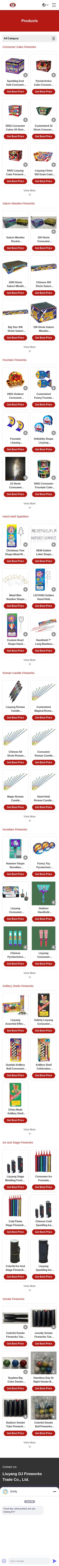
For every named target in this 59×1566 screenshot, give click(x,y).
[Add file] (4, 1560)
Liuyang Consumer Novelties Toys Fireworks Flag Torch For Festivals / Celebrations (43, 955)
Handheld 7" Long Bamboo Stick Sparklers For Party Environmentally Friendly (43, 642)
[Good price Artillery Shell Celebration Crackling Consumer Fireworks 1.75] (43, 1050)
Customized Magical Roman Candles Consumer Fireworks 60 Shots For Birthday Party (43, 709)
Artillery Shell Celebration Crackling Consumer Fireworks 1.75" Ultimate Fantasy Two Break (44, 1067)
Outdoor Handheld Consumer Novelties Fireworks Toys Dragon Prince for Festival (43, 910)
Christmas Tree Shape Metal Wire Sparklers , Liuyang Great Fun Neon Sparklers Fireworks (15, 552)
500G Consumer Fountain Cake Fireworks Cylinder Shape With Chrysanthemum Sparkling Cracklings (44, 485)
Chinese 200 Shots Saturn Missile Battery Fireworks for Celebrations (43, 284)
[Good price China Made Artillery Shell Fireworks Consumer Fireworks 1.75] (15, 1095)
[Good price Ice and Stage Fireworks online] (29, 1290)
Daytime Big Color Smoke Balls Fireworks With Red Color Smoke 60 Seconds (15, 1380)
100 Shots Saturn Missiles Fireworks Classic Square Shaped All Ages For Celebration (43, 329)
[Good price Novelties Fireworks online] (29, 977)
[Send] (54, 1560)
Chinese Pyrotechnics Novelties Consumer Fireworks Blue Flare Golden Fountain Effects (15, 955)
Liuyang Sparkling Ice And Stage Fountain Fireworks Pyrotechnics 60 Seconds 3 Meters (43, 1268)
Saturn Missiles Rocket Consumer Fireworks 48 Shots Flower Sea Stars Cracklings (15, 239)
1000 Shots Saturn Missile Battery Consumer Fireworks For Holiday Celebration (15, 284)
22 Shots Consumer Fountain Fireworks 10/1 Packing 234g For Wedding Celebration (15, 485)
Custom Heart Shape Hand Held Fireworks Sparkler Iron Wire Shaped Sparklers (15, 642)
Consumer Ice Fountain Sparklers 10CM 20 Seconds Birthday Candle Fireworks (43, 1178)
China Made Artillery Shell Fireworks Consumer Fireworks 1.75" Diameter (15, 1111)
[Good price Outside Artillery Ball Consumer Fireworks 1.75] (15, 1050)
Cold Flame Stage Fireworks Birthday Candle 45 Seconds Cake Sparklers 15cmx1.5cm (15, 1223)
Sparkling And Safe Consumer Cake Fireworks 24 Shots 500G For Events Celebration (15, 83)
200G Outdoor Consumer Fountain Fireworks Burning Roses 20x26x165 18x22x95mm (15, 396)
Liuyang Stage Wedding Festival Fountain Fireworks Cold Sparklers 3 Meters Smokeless (15, 1178)
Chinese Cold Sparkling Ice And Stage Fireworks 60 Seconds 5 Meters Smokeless (44, 1223)
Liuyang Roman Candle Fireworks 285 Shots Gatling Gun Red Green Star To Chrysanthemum (15, 709)
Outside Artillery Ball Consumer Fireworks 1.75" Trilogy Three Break (15, 1067)
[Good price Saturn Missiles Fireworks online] (29, 351)
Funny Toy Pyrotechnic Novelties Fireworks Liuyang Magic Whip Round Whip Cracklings (43, 865)
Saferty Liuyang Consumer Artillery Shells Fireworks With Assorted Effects (44, 1022)
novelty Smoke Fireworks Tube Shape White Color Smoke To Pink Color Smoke (43, 1335)
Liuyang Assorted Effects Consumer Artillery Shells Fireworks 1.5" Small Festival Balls (15, 1022)
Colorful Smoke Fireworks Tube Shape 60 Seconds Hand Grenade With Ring (15, 1335)
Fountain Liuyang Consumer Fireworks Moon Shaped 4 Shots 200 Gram (15, 441)
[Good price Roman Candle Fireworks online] (29, 821)
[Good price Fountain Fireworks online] (29, 508)
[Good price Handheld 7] (44, 625)
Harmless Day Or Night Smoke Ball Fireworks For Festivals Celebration (43, 1380)
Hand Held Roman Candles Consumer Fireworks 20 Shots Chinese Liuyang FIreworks (43, 798)
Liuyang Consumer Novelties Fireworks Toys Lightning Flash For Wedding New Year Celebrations (15, 910)
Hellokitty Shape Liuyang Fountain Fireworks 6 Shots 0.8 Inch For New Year (43, 441)
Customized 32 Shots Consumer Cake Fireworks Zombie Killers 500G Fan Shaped (44, 128)
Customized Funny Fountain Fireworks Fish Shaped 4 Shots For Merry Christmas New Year (43, 396)
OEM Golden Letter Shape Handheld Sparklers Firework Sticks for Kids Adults (43, 552)
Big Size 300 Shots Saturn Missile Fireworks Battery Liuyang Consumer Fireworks (15, 329)
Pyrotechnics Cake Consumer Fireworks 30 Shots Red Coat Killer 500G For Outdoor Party (43, 83)
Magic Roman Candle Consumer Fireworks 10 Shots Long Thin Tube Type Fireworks (15, 798)
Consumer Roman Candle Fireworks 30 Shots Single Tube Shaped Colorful (44, 754)
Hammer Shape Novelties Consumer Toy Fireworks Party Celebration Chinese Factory (15, 865)
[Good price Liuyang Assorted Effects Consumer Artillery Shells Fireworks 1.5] (15, 1005)
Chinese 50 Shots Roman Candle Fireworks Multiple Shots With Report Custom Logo (15, 754)
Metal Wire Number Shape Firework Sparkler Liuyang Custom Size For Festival (15, 597)
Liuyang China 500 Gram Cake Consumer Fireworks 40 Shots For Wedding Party (44, 172)
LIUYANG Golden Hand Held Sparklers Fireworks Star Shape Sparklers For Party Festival (43, 597)
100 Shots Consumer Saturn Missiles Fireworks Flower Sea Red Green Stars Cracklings (43, 239)
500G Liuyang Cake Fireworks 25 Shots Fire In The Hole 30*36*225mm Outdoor (15, 172)
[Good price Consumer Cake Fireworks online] (29, 195)
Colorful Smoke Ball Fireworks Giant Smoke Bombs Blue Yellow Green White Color (43, 1424)
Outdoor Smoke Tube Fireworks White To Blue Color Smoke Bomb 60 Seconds (15, 1424)
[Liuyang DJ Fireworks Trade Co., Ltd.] (13, 5)
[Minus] (54, 1491)
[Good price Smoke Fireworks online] (29, 1447)
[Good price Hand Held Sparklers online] (29, 664)
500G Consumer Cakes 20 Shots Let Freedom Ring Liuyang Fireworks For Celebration (15, 128)
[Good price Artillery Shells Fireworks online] (29, 1134)
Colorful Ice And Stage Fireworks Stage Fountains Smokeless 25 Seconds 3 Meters (15, 1268)
